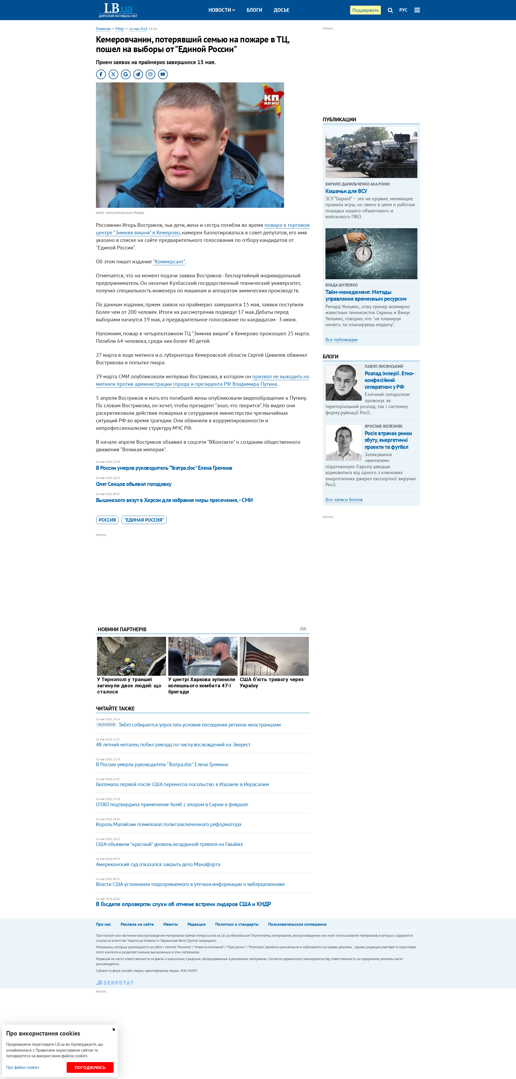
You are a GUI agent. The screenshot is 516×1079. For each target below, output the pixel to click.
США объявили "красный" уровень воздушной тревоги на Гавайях (169, 844)
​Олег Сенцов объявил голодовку (133, 484)
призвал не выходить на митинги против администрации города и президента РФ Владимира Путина (202, 380)
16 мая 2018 (138, 29)
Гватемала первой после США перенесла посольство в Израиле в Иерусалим (182, 784)
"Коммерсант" (169, 261)
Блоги (254, 10)
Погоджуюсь (90, 1067)
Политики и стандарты (237, 924)
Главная (103, 28)
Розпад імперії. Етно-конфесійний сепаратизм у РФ (389, 380)
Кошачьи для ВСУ (346, 191)
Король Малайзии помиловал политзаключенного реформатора (168, 824)
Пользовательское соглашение (297, 924)
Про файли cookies (22, 1067)
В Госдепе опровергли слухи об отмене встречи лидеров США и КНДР (183, 904)
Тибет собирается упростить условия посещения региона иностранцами (189, 724)
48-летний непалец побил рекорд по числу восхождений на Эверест (173, 744)
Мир (120, 28)
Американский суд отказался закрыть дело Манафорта (158, 864)
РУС (403, 10)
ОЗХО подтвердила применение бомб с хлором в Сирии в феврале (172, 804)
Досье (281, 10)
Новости (220, 10)
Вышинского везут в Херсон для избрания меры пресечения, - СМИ (174, 500)
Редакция (197, 924)
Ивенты (170, 924)
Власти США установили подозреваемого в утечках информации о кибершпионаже (190, 884)
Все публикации (341, 340)
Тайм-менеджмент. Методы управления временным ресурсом (365, 295)
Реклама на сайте (137, 924)
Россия (107, 520)
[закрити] (113, 1029)
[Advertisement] (203, 575)
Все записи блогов (344, 500)
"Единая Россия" (144, 520)
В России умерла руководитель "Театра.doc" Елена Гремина (164, 467)
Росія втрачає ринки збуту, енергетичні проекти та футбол (388, 440)
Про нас (103, 924)
